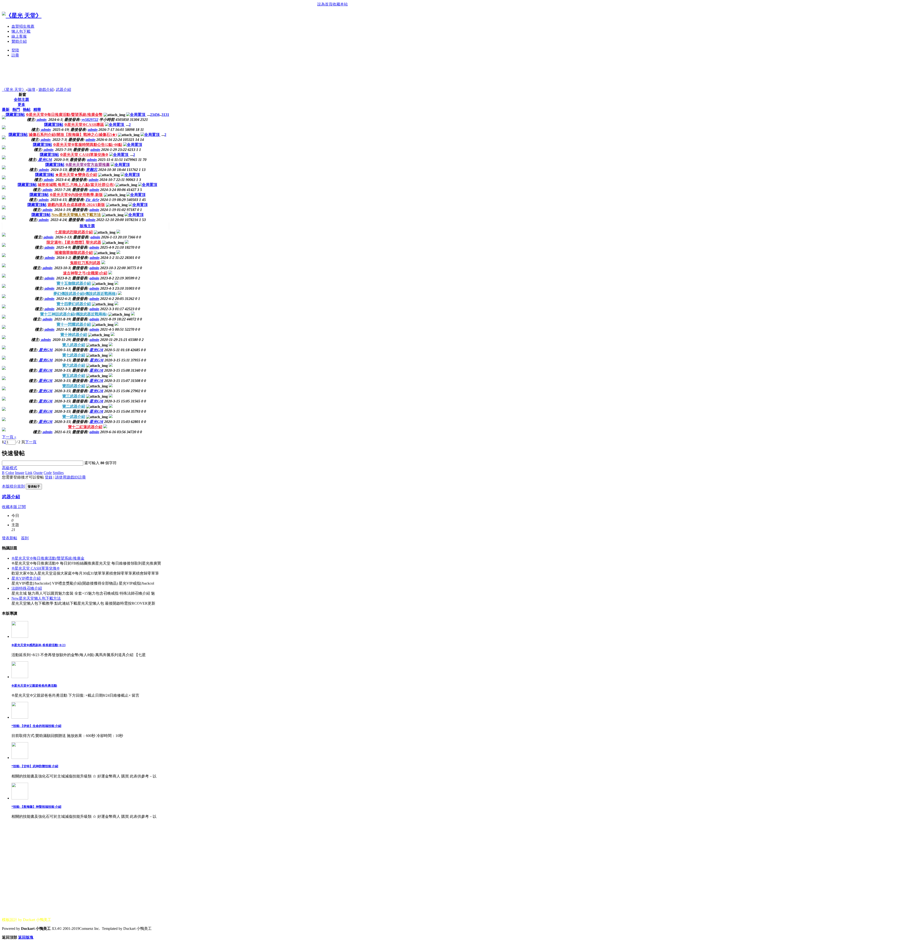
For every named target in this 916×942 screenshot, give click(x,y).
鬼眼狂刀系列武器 (85, 263)
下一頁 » (9, 437)
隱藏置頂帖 (15, 115)
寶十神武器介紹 (73, 335)
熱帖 (27, 110)
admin (93, 130)
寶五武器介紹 (73, 376)
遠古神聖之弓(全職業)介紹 (85, 273)
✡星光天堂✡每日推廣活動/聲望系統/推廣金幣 (64, 115)
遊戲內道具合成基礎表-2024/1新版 (76, 205)
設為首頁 (325, 4)
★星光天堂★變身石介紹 (76, 175)
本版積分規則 (13, 486)
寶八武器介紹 (73, 345)
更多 (21, 105)
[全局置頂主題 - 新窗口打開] (136, 115)
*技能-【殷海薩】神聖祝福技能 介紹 (36, 806)
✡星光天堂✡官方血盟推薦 (87, 165)
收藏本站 (340, 4)
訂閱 (22, 507)
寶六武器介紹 (73, 365)
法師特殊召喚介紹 (26, 588)
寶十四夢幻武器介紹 (74, 304)
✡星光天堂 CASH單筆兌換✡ (84, 155)
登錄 (48, 477)
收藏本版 (10, 507)
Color (9, 473)
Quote (38, 473)
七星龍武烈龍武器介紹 (74, 232)
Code (48, 473)
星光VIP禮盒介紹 (26, 578)
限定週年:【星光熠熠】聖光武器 (74, 242)
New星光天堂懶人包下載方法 (76, 215)
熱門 (16, 110)
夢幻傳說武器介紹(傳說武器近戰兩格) (85, 294)
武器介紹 (63, 90)
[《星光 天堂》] (22, 15)
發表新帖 (9, 538)
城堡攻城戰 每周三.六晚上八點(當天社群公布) (76, 185)
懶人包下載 (21, 31)
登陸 (15, 50)
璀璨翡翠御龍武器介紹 (74, 253)
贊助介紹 (19, 41)
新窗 (22, 95)
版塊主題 (87, 226)
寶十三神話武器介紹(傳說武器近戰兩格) (73, 314)
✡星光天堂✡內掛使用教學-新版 (76, 195)
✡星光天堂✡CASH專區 (84, 125)
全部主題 (21, 100)
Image (19, 473)
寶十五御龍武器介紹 (74, 283)
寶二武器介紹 (73, 406)
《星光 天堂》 (14, 90)
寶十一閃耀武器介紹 (74, 324)
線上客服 (19, 36)
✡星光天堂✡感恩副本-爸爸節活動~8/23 (38, 645)
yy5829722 (90, 120)
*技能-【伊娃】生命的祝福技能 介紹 (36, 726)
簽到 (25, 538)
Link (28, 473)
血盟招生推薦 (22, 26)
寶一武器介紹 (73, 417)
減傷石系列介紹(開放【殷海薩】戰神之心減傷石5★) (73, 135)
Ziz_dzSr (92, 200)
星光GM (96, 350)
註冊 (15, 55)
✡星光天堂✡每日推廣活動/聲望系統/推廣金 (47, 558)
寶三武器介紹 (73, 396)
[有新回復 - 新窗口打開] (118, 232)
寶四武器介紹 (73, 386)
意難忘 (91, 170)
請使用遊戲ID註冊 (70, 477)
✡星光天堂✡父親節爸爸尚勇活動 (34, 685)
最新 (6, 110)
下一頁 (30, 442)
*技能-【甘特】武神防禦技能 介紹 (34, 766)
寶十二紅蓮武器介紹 (85, 427)
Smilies (58, 473)
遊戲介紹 (46, 90)
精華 (37, 110)
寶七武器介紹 (73, 355)
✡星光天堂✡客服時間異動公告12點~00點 (87, 145)
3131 (165, 115)
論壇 (31, 90)
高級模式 (9, 468)
